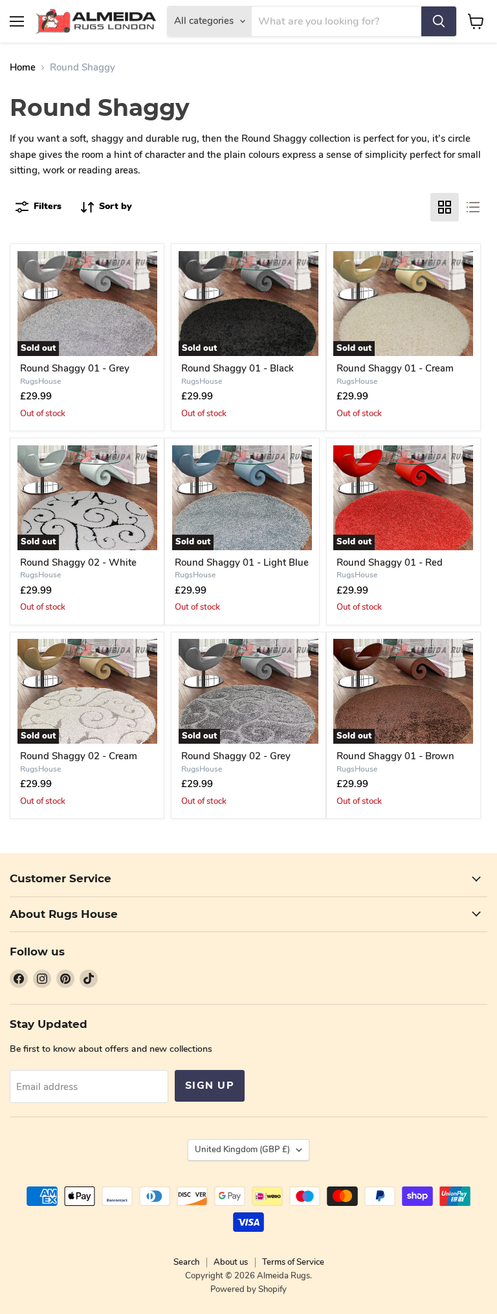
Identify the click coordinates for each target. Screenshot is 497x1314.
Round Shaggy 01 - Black (237, 368)
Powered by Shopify (248, 1289)
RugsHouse (40, 381)
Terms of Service (293, 1262)
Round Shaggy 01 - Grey (74, 368)
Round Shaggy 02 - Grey (236, 756)
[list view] (473, 207)
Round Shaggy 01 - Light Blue (242, 562)
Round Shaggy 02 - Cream (78, 756)
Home (23, 67)
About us (231, 1262)
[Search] (438, 21)
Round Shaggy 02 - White (78, 562)
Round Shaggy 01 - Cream (395, 368)
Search (186, 1262)
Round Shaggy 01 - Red (390, 562)
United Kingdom (242, 1149)
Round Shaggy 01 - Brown (395, 756)
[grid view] (444, 207)
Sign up (209, 1085)
